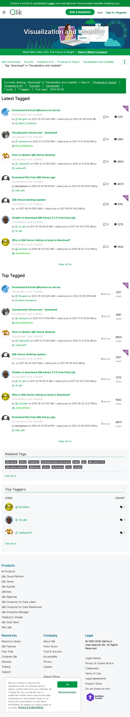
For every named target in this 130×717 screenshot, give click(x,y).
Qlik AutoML (9, 586)
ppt (84, 462)
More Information (67, 692)
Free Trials (7, 651)
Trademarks (92, 668)
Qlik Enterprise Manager (15, 612)
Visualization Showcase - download (34, 132)
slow (68, 467)
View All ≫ (65, 264)
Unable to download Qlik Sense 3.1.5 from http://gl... (44, 217)
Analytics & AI (45, 61)
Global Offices (51, 676)
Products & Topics (68, 61)
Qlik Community (11, 61)
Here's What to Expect (92, 52)
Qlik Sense (8, 581)
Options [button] (124, 62)
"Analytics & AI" (13, 85)
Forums (28, 61)
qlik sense (11, 462)
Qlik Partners (9, 646)
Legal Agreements (95, 678)
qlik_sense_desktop (16, 467)
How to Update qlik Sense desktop (33, 154)
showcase (57, 467)
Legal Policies (93, 658)
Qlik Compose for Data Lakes (19, 601)
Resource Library (11, 641)
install (76, 462)
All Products (8, 571)
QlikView (6, 591)
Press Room (50, 646)
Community (53, 85)
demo (23, 462)
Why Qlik (7, 627)
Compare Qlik (9, 656)
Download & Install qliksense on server (36, 110)
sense (46, 467)
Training (6, 666)
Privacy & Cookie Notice (99, 663)
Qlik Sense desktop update (29, 199)
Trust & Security (52, 651)
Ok (67, 684)
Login (51, 3)
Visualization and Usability (64, 31)
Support (6, 671)
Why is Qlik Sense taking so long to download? (41, 240)
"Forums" (34, 85)
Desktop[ (34, 462)
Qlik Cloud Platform (13, 576)
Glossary (7, 661)
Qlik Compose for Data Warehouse (22, 607)
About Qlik (49, 641)
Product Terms (93, 683)
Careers (47, 666)
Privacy (47, 661)
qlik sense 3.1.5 (96, 462)
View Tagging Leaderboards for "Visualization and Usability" (65, 488)
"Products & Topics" (104, 82)
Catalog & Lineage (12, 617)
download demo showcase (56, 462)
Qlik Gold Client (10, 622)
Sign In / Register (116, 12)
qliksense (35, 467)
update (77, 467)
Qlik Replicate (9, 596)
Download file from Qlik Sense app (33, 177)
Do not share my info (98, 688)
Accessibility (50, 656)
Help (100, 12)
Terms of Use (93, 673)
